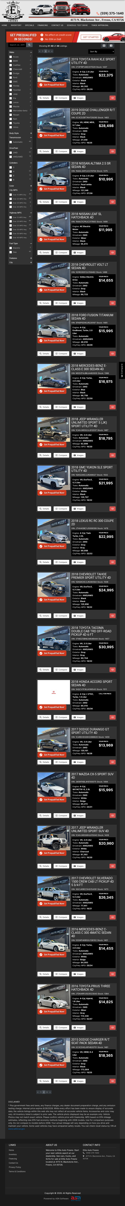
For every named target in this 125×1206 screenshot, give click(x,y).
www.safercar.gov (16, 1129)
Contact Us (57, 25)
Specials (29, 25)
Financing (43, 25)
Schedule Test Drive (77, 25)
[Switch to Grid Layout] (104, 45)
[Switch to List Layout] (111, 45)
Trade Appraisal (100, 25)
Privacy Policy (15, 1167)
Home (4, 25)
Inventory (16, 25)
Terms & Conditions (17, 1171)
